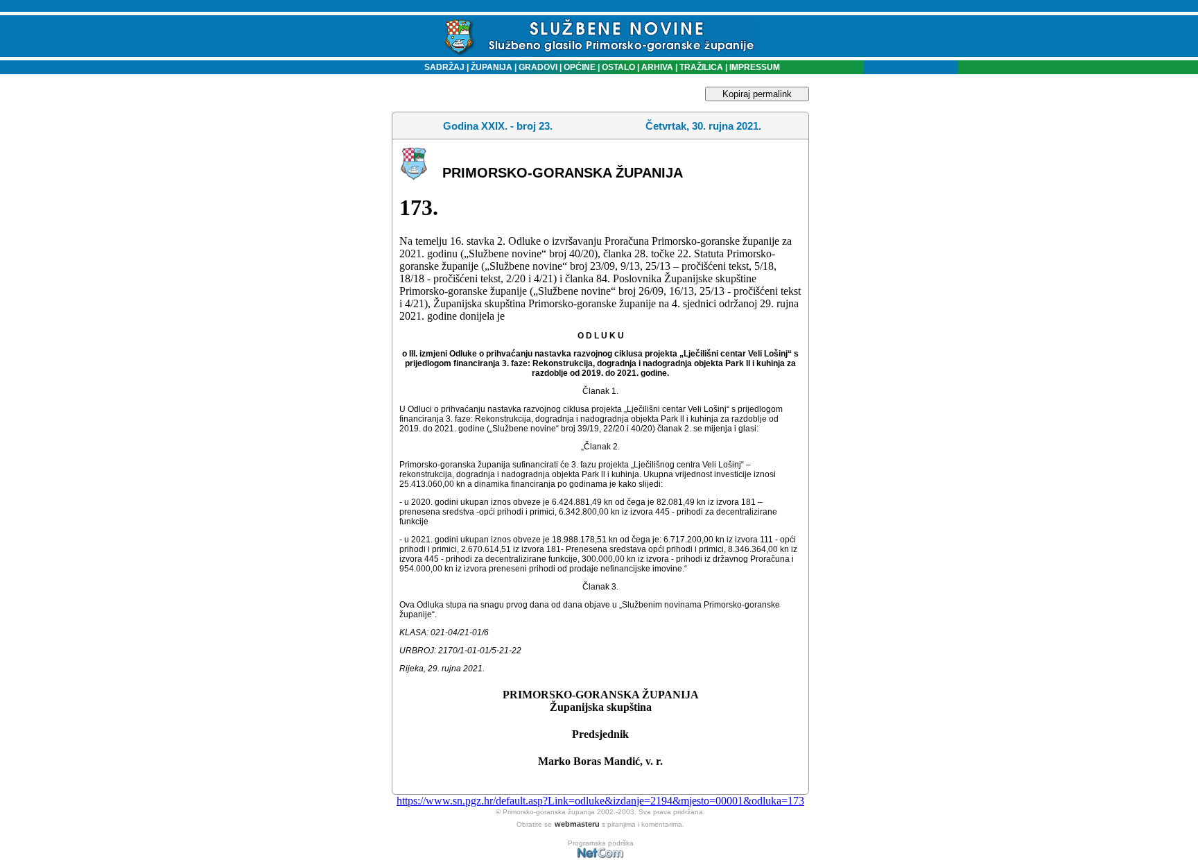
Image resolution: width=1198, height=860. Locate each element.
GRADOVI (538, 67)
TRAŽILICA (700, 67)
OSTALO (618, 67)
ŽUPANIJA (491, 67)
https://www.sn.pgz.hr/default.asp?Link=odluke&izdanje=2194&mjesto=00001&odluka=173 (600, 801)
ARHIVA (656, 67)
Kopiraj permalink (757, 94)
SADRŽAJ (441, 67)
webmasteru (577, 824)
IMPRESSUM (754, 67)
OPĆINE (580, 67)
